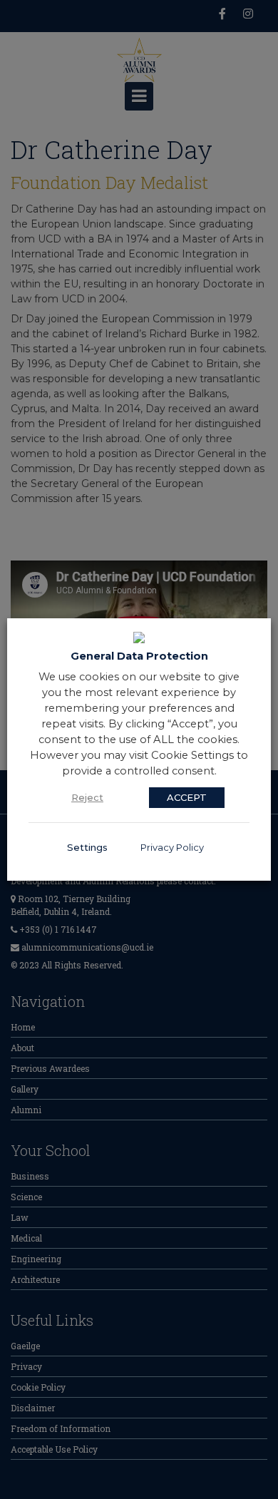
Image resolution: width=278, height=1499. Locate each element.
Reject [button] (87, 797)
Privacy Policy (172, 847)
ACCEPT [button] (187, 797)
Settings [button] (87, 847)
